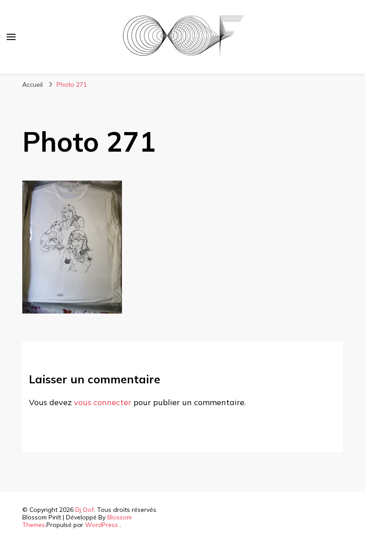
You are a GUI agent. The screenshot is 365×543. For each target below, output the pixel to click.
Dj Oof (84, 510)
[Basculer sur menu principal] (11, 37)
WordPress (101, 525)
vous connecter (102, 402)
